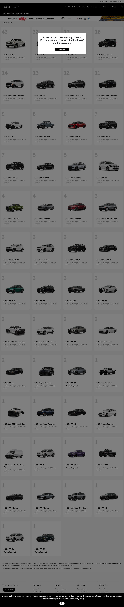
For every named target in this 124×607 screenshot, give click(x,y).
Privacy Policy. (79, 599)
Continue (62, 49)
